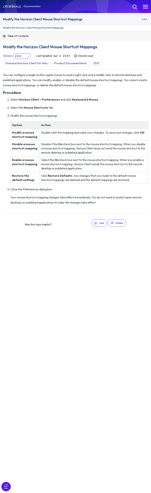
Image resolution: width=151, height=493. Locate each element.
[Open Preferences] (6, 486)
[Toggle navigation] (145, 6)
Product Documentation (70, 63)
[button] (75, 36)
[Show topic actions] (144, 19)
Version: (8, 55)
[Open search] (134, 6)
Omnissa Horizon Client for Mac (26, 63)
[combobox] (22, 56)
